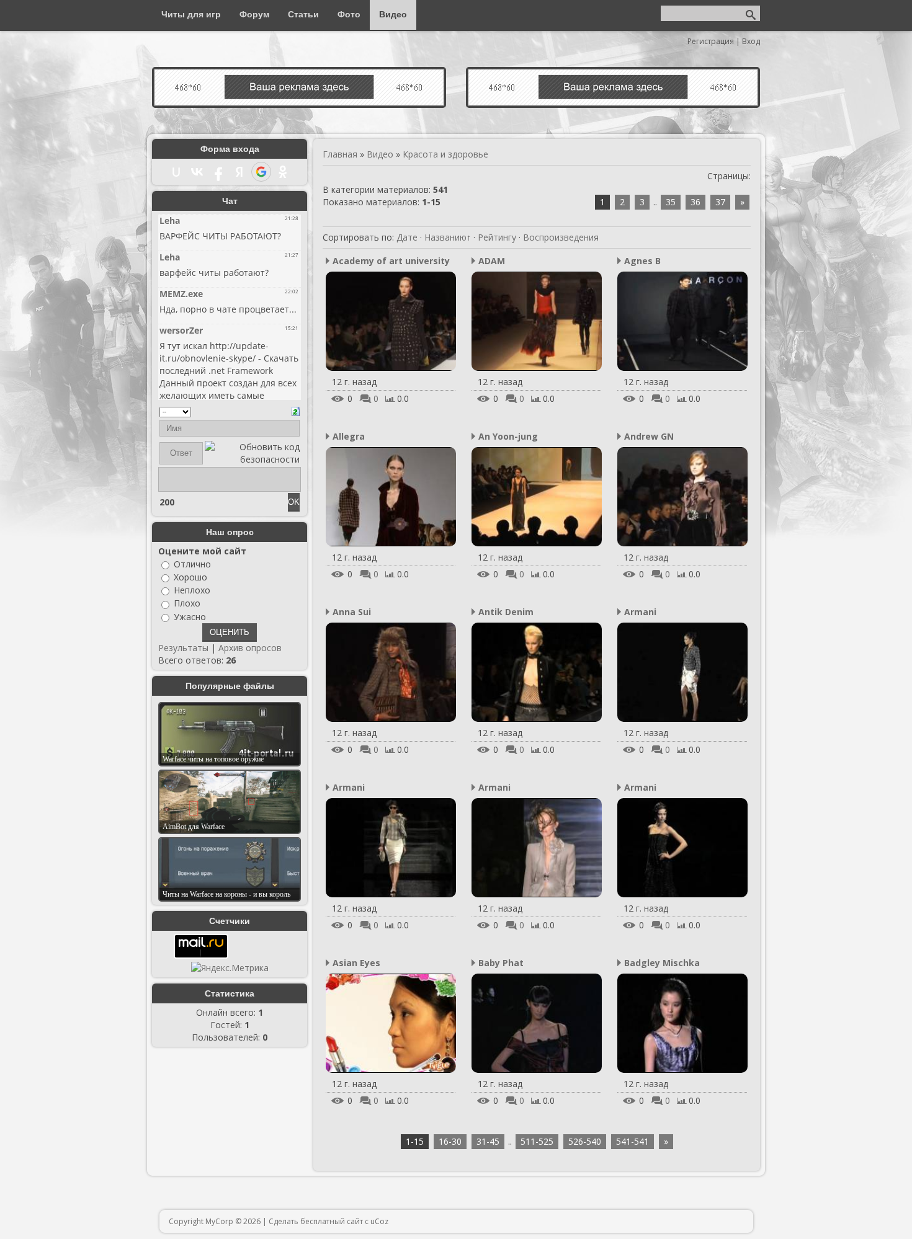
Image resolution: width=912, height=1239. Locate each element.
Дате (407, 237)
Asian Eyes (356, 963)
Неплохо (192, 590)
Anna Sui (352, 612)
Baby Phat (501, 963)
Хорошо (190, 577)
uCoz (379, 1221)
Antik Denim (506, 612)
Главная (340, 154)
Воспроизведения (561, 237)
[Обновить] (296, 410)
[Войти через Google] (261, 172)
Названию (445, 237)
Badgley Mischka (662, 963)
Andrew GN (649, 436)
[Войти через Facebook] (218, 171)
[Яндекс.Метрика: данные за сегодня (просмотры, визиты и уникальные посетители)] (230, 968)
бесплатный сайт (331, 1221)
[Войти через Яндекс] (239, 171)
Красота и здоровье (445, 154)
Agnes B (642, 261)
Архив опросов (250, 648)
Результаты (183, 648)
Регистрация (710, 41)
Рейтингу (497, 237)
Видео (380, 154)
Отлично (192, 564)
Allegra (349, 436)
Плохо (187, 604)
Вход (751, 41)
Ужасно (190, 617)
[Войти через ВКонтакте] (197, 171)
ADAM (491, 261)
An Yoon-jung (508, 436)
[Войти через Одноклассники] (283, 171)
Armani (640, 612)
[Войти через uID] (176, 171)
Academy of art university (391, 261)
